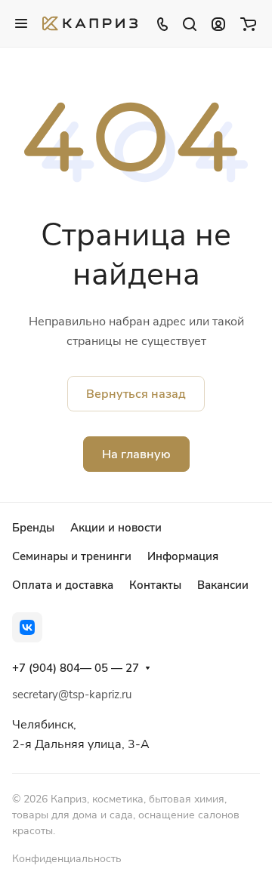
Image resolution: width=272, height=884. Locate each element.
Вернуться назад (136, 394)
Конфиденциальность (67, 859)
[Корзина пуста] (248, 23)
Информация (182, 556)
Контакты (155, 585)
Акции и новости (116, 527)
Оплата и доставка (62, 585)
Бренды (33, 527)
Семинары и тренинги (71, 556)
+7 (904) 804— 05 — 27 (75, 668)
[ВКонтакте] (27, 627)
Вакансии (223, 585)
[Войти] (218, 23)
